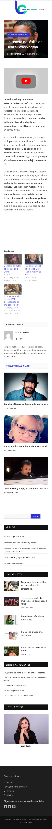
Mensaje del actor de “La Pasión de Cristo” (12, 268)
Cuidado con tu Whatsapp (32, 616)
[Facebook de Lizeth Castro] (6, 807)
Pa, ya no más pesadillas (14, 563)
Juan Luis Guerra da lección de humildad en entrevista (26, 404)
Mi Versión (9, 791)
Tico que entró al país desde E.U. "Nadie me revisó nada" (33, 270)
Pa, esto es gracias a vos (14, 536)
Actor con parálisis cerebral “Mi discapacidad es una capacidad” (13, 300)
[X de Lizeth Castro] (10, 807)
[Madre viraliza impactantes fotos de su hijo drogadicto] (26, 429)
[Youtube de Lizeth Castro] (14, 807)
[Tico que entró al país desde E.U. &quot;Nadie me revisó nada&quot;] (34, 259)
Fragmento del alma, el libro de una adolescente (33, 583)
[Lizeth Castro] (26, 7)
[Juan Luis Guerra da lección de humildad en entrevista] (26, 387)
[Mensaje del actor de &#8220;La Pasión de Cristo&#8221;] (13, 259)
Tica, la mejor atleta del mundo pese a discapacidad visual (34, 601)
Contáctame (9, 795)
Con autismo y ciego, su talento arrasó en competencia (26, 488)
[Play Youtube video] (26, 81)
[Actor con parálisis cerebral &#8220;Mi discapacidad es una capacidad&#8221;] (13, 289)
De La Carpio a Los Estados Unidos (33, 649)
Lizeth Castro (15, 54)
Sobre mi (8, 782)
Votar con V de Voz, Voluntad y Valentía (21, 542)
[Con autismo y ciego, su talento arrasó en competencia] (26, 471)
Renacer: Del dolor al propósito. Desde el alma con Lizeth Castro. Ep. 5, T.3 (25, 550)
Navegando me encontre (18, 35)
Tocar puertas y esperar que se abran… (20, 557)
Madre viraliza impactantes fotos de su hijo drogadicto (26, 446)
